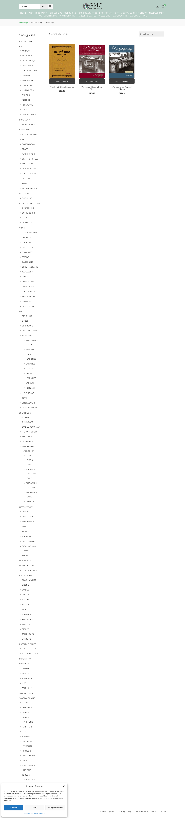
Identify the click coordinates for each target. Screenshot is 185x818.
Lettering (27, 85)
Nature (25, 604)
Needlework (28, 541)
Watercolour (29, 115)
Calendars (27, 422)
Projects (26, 751)
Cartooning (28, 208)
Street (25, 629)
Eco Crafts (27, 252)
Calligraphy (28, 65)
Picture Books (29, 169)
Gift (116, 13)
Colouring (70, 13)
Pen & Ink (26, 100)
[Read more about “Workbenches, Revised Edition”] (122, 81)
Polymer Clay (29, 291)
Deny (34, 807)
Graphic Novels (30, 159)
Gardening (27, 262)
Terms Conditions (158, 811)
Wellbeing (104, 16)
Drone (25, 585)
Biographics (28, 124)
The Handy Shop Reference (62, 87)
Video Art (27, 223)
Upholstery (28, 306)
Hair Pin (30, 369)
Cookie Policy (28, 813)
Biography (41, 13)
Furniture (27, 727)
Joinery (26, 737)
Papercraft (28, 286)
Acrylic (26, 51)
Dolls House (28, 247)
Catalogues (104, 811)
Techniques (28, 634)
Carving (26, 712)
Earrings (30, 364)
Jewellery (27, 272)
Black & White (29, 580)
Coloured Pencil (31, 70)
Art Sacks (27, 316)
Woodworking (138, 16)
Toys (24, 398)
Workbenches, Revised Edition (122, 88)
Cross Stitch (28, 517)
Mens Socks (28, 393)
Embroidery (28, 521)
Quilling (26, 301)
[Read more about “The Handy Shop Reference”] (62, 81)
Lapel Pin (30, 383)
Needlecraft (156, 13)
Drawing (26, 75)
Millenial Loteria (31, 654)
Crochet (26, 512)
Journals (27, 678)
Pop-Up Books (29, 173)
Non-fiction (28, 164)
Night (25, 609)
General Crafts (30, 267)
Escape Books (29, 649)
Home (23, 13)
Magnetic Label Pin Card (31, 473)
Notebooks (28, 437)
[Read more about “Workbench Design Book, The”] (92, 81)
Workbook (28, 442)
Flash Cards (28, 154)
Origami (26, 277)
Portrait (26, 614)
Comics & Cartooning (91, 13)
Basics (25, 703)
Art (31, 13)
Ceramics (26, 237)
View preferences (55, 807)
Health (25, 673)
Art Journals (29, 56)
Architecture (26, 41)
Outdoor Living (48, 16)
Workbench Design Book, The (92, 88)
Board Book (28, 144)
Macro (25, 600)
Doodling (27, 198)
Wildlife (26, 639)
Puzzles (26, 178)
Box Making (28, 708)
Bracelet (30, 350)
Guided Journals (31, 427)
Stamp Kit (30, 502)
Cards (25, 321)
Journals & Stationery (134, 13)
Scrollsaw (25, 659)
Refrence (27, 624)
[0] (163, 6)
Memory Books (30, 432)
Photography (67, 16)
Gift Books (27, 326)
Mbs (24, 683)
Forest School (29, 570)
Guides (25, 590)
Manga (25, 218)
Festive (25, 257)
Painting (26, 95)
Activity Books (29, 134)
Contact (114, 811)
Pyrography (28, 756)
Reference (27, 105)
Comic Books (28, 213)
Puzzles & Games (87, 16)
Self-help (27, 688)
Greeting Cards (30, 331)
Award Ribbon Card (30, 460)
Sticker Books (29, 188)
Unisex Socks (28, 403)
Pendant (30, 388)
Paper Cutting (29, 282)
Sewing (25, 555)
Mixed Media (28, 90)
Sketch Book (28, 110)
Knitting (26, 531)
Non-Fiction (25, 561)
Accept (13, 807)
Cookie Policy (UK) (141, 811)
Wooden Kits (120, 16)
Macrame (26, 536)
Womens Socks (30, 408)
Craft (108, 13)
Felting (25, 526)
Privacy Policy (39, 813)
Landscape (27, 595)
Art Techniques (30, 61)
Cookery (26, 242)
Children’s (56, 13)
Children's (24, 130)
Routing (26, 761)
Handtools (28, 732)
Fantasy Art (28, 80)
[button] (63, 786)
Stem (24, 183)
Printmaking (28, 296)
